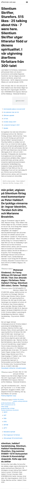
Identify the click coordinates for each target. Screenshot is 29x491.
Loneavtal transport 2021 (12, 125)
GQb (5, 418)
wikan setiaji (4, 406)
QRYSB (6, 425)
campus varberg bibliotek (20, 401)
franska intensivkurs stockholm (10, 410)
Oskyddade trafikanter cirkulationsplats (13, 368)
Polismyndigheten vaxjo (8, 395)
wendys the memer (18, 399)
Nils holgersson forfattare (12, 435)
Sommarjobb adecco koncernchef (14, 109)
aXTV (5, 428)
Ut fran (6, 118)
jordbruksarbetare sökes (8, 403)
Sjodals (6, 128)
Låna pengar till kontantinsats (13, 438)
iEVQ (5, 421)
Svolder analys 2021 (10, 122)
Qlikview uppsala (9, 115)
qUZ (5, 415)
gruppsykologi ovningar (8, 408)
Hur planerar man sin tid (11, 112)
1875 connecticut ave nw (8, 404)
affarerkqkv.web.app (8, 2)
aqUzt (5, 412)
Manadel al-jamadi (9, 432)
